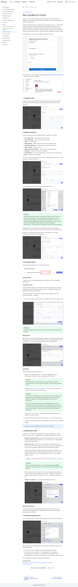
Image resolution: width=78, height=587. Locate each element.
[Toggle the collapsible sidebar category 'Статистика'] (1, 22)
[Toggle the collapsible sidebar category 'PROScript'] (1, 42)
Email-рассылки (5, 18)
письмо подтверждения (35, 388)
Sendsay (49, 1)
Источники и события (7, 13)
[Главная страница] (23, 7)
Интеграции (17, 1)
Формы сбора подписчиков (8, 26)
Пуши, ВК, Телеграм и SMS (8, 20)
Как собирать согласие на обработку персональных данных (37, 562)
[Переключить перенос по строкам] (59, 299)
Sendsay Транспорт (6, 40)
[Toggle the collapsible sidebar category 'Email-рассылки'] (1, 18)
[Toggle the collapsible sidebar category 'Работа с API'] (1, 45)
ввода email (45, 475)
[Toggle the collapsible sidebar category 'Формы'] (1, 25)
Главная (11, 1)
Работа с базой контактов (8, 11)
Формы (4, 24)
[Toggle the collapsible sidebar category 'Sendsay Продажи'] (1, 38)
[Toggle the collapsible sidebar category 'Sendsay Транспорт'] (1, 40)
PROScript (4, 42)
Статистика (4, 22)
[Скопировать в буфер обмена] (62, 299)
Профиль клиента (27, 564)
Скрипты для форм (6, 33)
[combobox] (71, 2)
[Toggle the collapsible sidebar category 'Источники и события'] (1, 14)
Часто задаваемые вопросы (8, 9)
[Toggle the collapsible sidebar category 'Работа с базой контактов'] (1, 11)
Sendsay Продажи (6, 38)
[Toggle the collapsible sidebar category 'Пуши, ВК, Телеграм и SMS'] (1, 20)
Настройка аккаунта (6, 15)
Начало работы (5, 7)
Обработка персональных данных (7, 29)
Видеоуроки (24, 1)
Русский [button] (61, 1)
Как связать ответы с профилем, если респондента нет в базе (39, 426)
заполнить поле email (32, 221)
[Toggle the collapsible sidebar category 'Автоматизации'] (1, 36)
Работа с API (5, 44)
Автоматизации (5, 35)
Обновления (32, 1)
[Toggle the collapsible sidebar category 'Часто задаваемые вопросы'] (1, 9)
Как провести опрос (6, 31)
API (54, 1)
